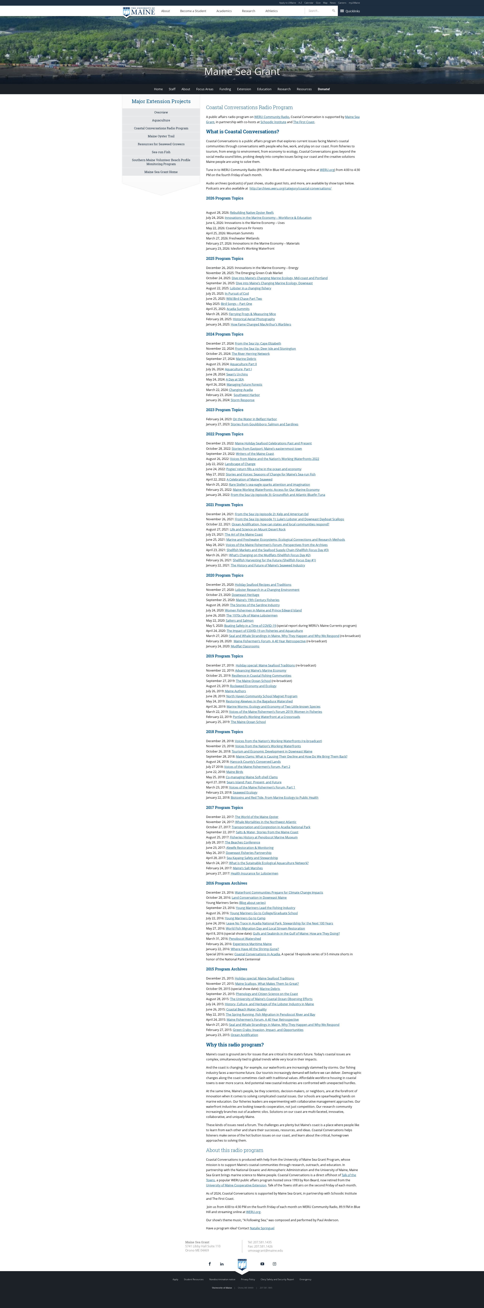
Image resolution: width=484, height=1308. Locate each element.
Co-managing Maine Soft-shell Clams (252, 777)
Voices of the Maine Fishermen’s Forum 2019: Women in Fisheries (275, 712)
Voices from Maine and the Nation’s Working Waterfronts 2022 (274, 459)
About (165, 11)
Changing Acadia (241, 390)
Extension (244, 89)
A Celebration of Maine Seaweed (249, 479)
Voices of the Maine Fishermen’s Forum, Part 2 (257, 767)
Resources (304, 89)
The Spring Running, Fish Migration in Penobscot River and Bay (270, 1014)
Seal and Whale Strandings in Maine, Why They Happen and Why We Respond (284, 636)
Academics (224, 11)
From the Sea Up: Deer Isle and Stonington (265, 348)
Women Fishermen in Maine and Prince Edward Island (263, 610)
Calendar (308, 2)
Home (158, 89)
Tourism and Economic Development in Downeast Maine (272, 751)
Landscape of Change (240, 464)
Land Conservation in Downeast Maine (259, 898)
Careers (342, 2)
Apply (175, 1279)
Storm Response (242, 400)
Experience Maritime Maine (252, 944)
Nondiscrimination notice (222, 1279)
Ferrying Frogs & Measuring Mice (252, 314)
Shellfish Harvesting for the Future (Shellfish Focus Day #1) (274, 560)
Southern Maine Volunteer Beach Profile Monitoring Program (161, 162)
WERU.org (327, 170)
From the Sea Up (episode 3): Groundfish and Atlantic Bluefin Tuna (278, 495)
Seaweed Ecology (245, 792)
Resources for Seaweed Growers (161, 144)
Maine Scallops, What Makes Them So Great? (267, 984)
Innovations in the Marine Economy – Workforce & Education (268, 218)
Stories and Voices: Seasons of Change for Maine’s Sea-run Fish (271, 474)
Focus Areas (204, 89)
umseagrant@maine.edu (265, 1250)
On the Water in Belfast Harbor (255, 419)
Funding (225, 89)
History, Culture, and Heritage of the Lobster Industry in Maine (269, 1004)
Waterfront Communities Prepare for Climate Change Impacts (279, 892)
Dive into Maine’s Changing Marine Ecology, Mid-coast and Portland (280, 278)
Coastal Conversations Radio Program (161, 128)
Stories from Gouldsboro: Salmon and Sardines (264, 424)
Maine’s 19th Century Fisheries (257, 600)
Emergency (305, 1279)
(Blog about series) (252, 903)
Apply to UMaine (287, 2)
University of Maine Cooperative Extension (236, 1185)
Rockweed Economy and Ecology (253, 686)
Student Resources (194, 1279)
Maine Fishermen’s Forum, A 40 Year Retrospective (270, 641)
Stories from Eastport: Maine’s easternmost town (267, 449)
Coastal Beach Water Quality (246, 1009)
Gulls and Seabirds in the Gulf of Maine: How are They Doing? (296, 933)
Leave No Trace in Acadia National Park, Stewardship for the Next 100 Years (279, 923)
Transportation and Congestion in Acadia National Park (271, 827)
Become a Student (193, 11)
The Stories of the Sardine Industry (255, 605)
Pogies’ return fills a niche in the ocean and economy (263, 469)
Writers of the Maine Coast (255, 454)
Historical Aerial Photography (254, 319)
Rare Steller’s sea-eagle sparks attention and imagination (269, 484)
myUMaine (354, 2)
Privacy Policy (248, 1279)
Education (264, 89)
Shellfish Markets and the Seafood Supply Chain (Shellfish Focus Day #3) (278, 550)
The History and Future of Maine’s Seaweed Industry (268, 565)
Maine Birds (234, 772)
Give (318, 2)
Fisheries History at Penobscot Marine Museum (264, 837)
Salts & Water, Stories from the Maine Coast (267, 832)
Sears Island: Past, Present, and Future (254, 782)
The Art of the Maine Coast (244, 534)
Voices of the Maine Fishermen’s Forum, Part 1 (262, 787)
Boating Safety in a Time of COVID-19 (250, 626)
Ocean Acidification (244, 1035)
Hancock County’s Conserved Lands (255, 762)
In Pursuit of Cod (237, 293)
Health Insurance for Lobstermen (254, 873)
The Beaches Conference (242, 842)
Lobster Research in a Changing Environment (267, 590)
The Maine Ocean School (253, 681)
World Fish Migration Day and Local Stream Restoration (265, 928)
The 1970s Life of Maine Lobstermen (252, 615)
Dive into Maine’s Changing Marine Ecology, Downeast (274, 283)
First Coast (306, 122)
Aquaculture (161, 120)
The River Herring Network (251, 354)
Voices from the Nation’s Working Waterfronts (268, 746)
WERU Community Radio (271, 117)
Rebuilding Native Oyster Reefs (252, 212)
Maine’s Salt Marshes (248, 868)
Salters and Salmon (240, 620)
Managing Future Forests (244, 384)
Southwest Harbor (247, 395)
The (296, 122)
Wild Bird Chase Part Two (244, 299)
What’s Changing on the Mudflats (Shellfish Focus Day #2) (269, 555)
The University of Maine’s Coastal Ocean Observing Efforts (271, 999)
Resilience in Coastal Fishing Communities (261, 675)
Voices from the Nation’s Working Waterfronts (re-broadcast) (278, 741)
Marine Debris (246, 359)
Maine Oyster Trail (161, 136)
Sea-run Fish (161, 152)
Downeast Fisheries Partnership (248, 853)
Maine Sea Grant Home (161, 172)
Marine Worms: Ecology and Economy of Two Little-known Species (273, 706)
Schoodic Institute (273, 122)
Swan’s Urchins (237, 374)
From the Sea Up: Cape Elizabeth (258, 343)
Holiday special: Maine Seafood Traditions (265, 665)
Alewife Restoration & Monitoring (250, 848)
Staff (172, 89)
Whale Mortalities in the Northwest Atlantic (265, 822)
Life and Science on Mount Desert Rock (257, 529)
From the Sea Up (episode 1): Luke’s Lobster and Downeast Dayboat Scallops (289, 519)
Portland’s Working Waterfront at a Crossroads (266, 717)
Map (325, 2)
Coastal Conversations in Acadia (257, 954)
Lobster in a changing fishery (250, 288)
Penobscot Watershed (245, 939)
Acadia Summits (238, 309)
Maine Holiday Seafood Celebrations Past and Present (273, 443)
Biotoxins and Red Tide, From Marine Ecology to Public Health (274, 797)
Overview (161, 112)
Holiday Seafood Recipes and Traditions (263, 585)
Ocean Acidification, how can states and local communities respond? (280, 524)
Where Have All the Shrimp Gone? (255, 949)
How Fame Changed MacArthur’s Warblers (261, 324)
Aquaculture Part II (243, 364)
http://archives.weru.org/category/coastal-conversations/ (290, 188)
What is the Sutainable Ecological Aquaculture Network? (269, 863)
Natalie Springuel (262, 1228)
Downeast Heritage (245, 595)
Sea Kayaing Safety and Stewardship (252, 858)
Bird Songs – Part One (236, 304)
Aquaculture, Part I (238, 369)
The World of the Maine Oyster (256, 817)
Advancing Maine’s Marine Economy (260, 670)
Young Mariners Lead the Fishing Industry (265, 908)
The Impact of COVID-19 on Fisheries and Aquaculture (265, 631)
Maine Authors (235, 691)
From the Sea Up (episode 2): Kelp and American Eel (272, 514)
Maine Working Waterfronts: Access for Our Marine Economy (276, 490)
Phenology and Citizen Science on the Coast (267, 994)
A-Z (300, 2)
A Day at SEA (235, 379)
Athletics (271, 11)
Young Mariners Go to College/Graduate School (264, 913)
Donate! (324, 89)
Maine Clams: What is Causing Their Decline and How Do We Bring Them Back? (291, 756)
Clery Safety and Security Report (277, 1279)
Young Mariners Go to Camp (245, 918)
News (333, 2)
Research (248, 11)
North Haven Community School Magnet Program (261, 696)
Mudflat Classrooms (245, 646)
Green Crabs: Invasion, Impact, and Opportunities (268, 1030)
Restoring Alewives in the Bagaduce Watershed (259, 701)
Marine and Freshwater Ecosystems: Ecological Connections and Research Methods (285, 539)
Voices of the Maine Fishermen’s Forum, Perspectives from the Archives (277, 545)
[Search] (334, 11)
